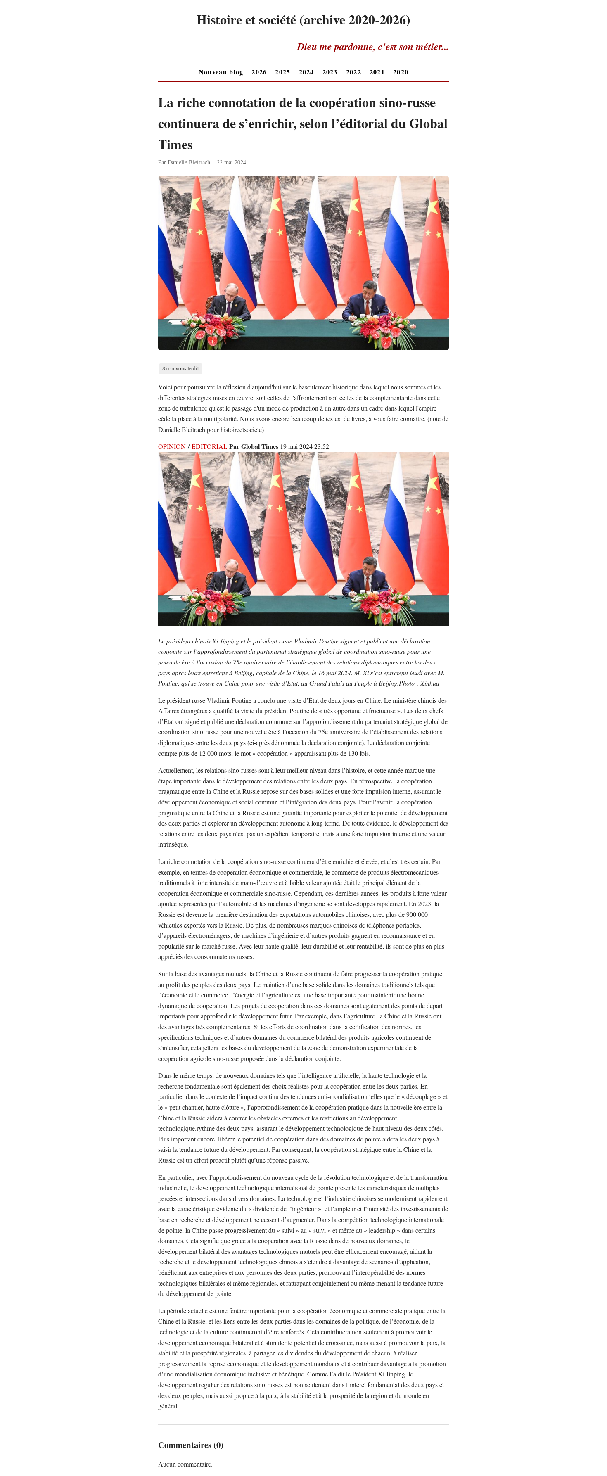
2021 (377, 71)
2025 (282, 71)
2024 (306, 71)
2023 (330, 71)
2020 (400, 71)
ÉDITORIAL (210, 446)
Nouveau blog (221, 71)
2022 (353, 71)
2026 (259, 71)
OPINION (172, 446)
